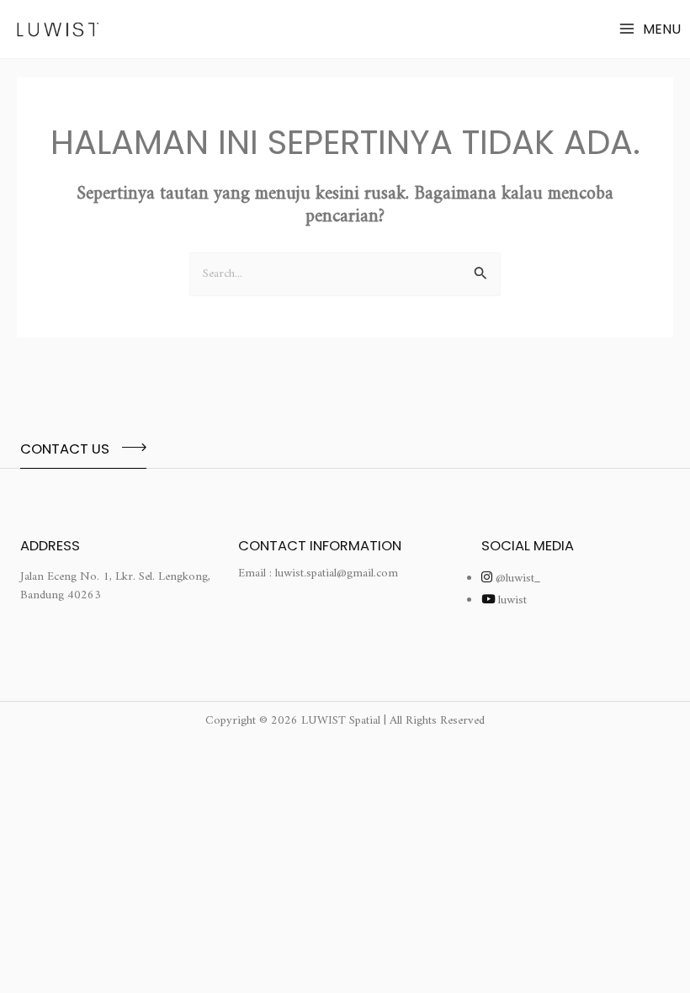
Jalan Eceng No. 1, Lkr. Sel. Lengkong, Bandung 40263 (115, 586)
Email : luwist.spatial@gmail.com (318, 573)
